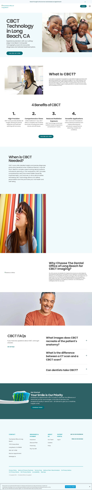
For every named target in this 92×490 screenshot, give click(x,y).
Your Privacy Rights (70, 486)
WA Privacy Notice (26, 472)
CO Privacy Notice (14, 472)
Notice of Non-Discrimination (51, 470)
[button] (90, 6)
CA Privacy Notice (66, 470)
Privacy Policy (13, 470)
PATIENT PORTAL (59, 435)
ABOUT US (50, 435)
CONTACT (12, 434)
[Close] (89, 486)
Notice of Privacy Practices (25, 470)
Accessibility (35, 472)
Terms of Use (38, 470)
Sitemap (43, 472)
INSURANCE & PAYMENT (34, 435)
